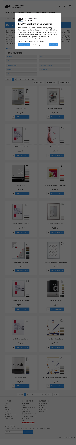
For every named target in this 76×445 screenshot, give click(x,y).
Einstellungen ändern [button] (39, 45)
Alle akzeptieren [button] (24, 45)
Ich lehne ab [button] (53, 45)
